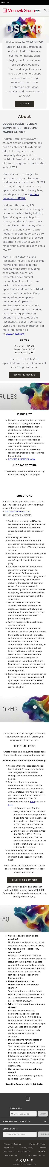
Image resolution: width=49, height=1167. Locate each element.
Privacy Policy (26, 1148)
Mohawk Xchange (37, 1144)
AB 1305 (41, 1151)
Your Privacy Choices (35, 1155)
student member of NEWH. (21, 196)
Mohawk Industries (12, 1144)
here (32, 801)
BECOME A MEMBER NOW (21, 459)
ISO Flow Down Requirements (17, 1151)
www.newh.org (15, 334)
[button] (24, 1121)
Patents (42, 1148)
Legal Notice (8, 1148)
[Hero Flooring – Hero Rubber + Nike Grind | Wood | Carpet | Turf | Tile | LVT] (38, 11)
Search (43, 1114)
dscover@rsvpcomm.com (17, 511)
